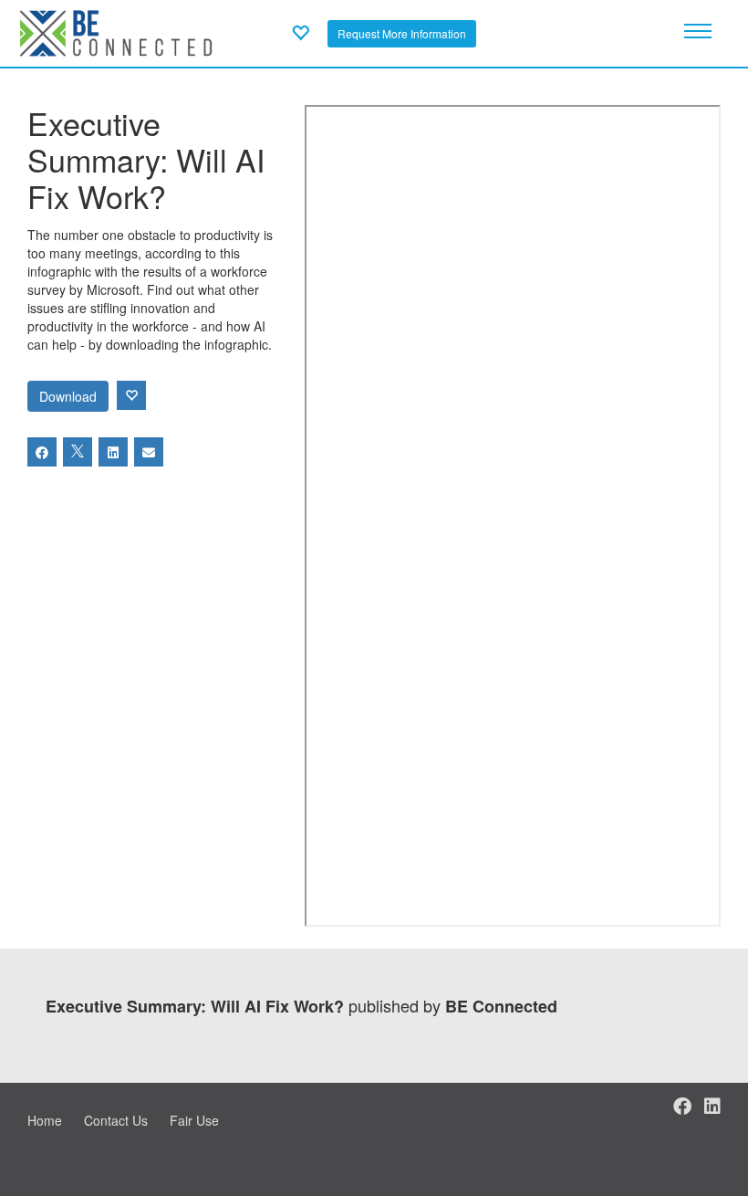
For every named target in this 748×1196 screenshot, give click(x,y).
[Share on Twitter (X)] (77, 452)
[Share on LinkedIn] (113, 452)
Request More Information (402, 33)
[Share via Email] (148, 452)
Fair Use (194, 1120)
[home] (115, 31)
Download (68, 396)
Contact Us (116, 1120)
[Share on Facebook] (42, 452)
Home (44, 1120)
